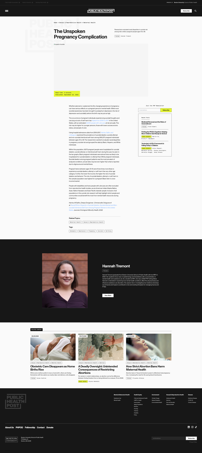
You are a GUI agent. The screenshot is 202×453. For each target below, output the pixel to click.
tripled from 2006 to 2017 (100, 120)
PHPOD (19, 427)
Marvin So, (156, 136)
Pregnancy (92, 231)
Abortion (102, 362)
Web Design (6, 450)
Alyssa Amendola (94, 381)
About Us (9, 427)
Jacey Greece (158, 152)
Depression (82, 231)
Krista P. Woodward (147, 138)
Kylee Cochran (41, 378)
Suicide (100, 231)
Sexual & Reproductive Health (70, 22)
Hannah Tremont (126, 36)
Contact (41, 427)
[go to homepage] (101, 10)
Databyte (73, 231)
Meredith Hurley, (147, 150)
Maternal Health (89, 22)
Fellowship (30, 427)
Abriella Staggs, (147, 152)
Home (55, 22)
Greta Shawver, (157, 148)
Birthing (108, 231)
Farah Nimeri (152, 126)
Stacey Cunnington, (160, 150)
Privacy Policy (193, 442)
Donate (49, 427)
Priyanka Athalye (138, 378)
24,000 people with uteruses (95, 123)
